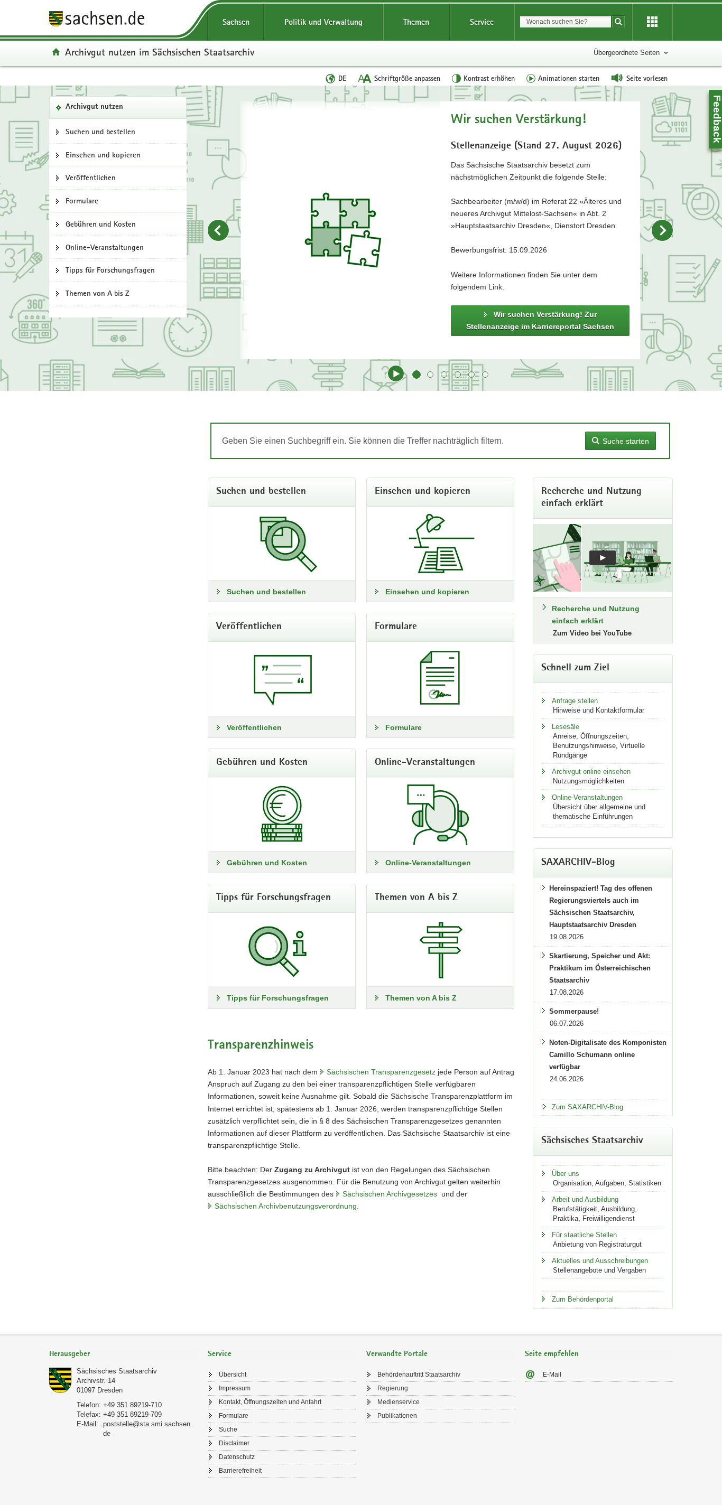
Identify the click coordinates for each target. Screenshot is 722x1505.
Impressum (235, 1388)
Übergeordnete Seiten (627, 53)
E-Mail (552, 1374)
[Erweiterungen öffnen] (652, 22)
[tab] (123, 1354)
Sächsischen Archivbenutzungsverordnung (286, 1206)
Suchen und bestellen (100, 131)
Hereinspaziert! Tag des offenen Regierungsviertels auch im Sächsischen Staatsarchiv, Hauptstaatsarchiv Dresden (600, 906)
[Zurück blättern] (218, 230)
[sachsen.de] (123, 20)
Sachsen (236, 22)
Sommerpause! (574, 1011)
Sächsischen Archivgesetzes (390, 1194)
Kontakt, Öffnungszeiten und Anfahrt (270, 1402)
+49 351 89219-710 (132, 1405)
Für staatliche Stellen (584, 1235)
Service (482, 22)
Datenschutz (237, 1457)
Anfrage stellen (575, 701)
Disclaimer (234, 1443)
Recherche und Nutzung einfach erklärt (596, 614)
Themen (416, 22)
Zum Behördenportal (583, 1299)
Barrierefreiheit (240, 1470)
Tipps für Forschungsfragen (110, 270)
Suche (228, 1429)
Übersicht (232, 1374)
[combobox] (566, 21)
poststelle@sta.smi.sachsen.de (147, 1428)
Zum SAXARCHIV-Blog (587, 1107)
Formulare (82, 200)
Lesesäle (565, 727)
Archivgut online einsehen (591, 771)
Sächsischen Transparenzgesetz (381, 1072)
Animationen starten (568, 78)
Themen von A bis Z (97, 293)
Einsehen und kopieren (103, 155)
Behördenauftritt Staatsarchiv (418, 1374)
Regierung (392, 1388)
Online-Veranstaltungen (105, 247)
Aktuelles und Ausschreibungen (600, 1261)
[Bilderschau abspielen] (396, 373)
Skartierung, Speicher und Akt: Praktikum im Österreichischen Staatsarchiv (600, 968)
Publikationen (397, 1415)
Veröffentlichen (91, 177)
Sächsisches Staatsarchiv (117, 1371)
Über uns (565, 1173)
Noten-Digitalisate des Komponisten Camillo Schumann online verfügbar (608, 1055)
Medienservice (398, 1402)
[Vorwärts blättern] (662, 230)
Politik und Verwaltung (323, 22)
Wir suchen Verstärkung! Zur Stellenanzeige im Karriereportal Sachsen (540, 320)
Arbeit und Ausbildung (585, 1199)
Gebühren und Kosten (101, 224)
